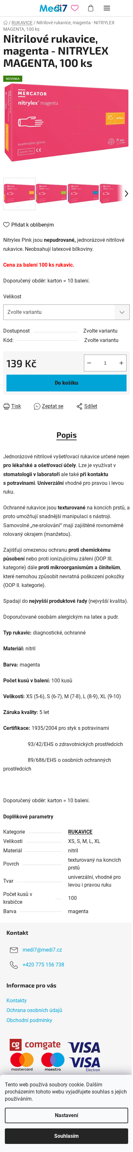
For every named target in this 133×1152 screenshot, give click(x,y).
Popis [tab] (66, 434)
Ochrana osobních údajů (34, 1010)
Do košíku (66, 383)
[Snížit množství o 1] (89, 363)
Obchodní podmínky (29, 1020)
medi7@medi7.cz (42, 950)
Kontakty (16, 1000)
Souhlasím (66, 1136)
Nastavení (66, 1115)
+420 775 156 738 (43, 965)
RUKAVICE (80, 832)
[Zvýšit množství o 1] (121, 363)
